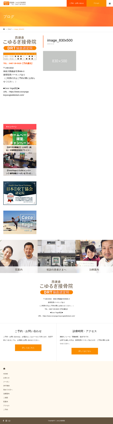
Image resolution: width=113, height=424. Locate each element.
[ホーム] (4, 29)
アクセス (96, 3)
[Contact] (9, 421)
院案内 (5, 401)
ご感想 (5, 398)
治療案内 (6, 394)
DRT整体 (6, 386)
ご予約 (5, 409)
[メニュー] (109, 3)
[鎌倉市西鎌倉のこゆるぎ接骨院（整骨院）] (14, 3)
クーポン (6, 382)
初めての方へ (8, 390)
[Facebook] (3, 421)
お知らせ (6, 378)
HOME (4, 369)
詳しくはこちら (28, 348)
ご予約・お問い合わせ (76, 3)
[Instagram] (6, 421)
